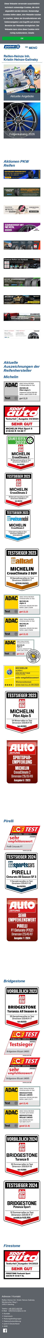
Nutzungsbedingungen (12, 1319)
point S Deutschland (11, 1324)
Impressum (8, 1316)
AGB (5, 1326)
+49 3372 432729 (15, 1309)
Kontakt (7, 1314)
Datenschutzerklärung (12, 1321)
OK (22, 38)
